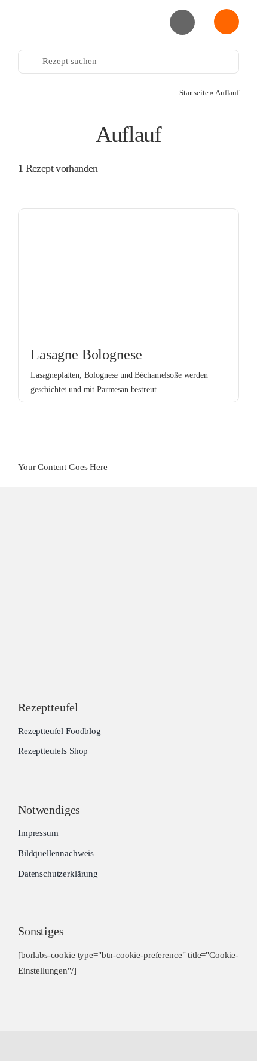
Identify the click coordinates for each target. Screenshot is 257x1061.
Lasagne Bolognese (86, 354)
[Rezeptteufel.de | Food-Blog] (71, 11)
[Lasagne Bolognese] (128, 218)
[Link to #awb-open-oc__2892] (182, 22)
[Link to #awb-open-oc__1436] (226, 21)
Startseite (194, 92)
